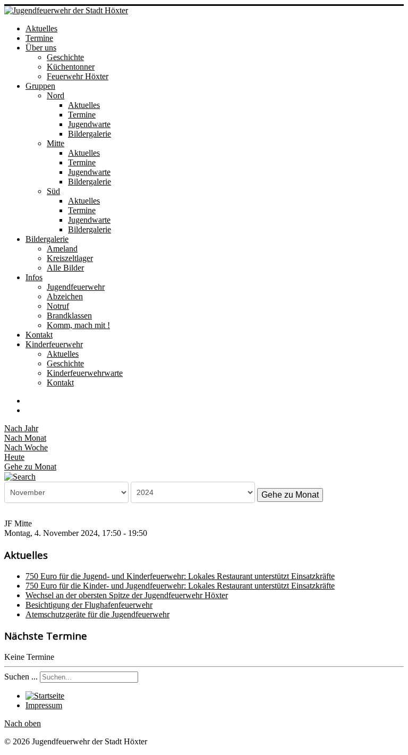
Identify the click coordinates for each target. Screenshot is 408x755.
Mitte (55, 143)
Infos (34, 277)
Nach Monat (25, 437)
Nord (55, 95)
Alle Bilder (65, 267)
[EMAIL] (29, 410)
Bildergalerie (89, 133)
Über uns (41, 47)
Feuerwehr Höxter (77, 76)
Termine (39, 38)
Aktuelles (41, 28)
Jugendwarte (89, 124)
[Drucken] (29, 400)
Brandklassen (69, 315)
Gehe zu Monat (30, 466)
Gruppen (40, 85)
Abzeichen (65, 296)
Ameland (62, 248)
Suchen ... (21, 676)
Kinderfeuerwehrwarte (85, 372)
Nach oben (22, 723)
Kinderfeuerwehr (54, 344)
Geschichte (65, 57)
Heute (14, 457)
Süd (53, 191)
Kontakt (39, 334)
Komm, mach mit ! (78, 325)
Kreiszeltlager (70, 258)
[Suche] (20, 476)
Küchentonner (71, 66)
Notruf (58, 306)
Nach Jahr (21, 428)
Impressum (44, 705)
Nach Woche (26, 447)
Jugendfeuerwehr (76, 286)
